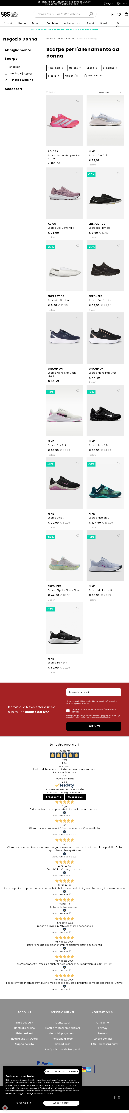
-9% (91, 392)
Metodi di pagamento (62, 1033)
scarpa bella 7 (56, 517)
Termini (102, 1033)
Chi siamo (102, 1022)
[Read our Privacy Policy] (119, 716)
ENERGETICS (97, 224)
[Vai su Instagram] (119, 1097)
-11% (50, 464)
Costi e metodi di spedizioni (62, 1028)
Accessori (13, 89)
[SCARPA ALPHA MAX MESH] (105, 338)
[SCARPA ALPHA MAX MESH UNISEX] (64, 338)
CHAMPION (55, 369)
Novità (8, 23)
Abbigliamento (18, 50)
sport (103, 23)
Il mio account (24, 1022)
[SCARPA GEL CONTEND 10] (64, 193)
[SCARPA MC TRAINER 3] (105, 555)
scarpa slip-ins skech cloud (64, 590)
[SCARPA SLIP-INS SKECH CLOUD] (64, 555)
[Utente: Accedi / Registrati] (112, 14)
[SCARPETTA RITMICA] (105, 193)
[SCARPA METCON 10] (105, 482)
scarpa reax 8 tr (98, 445)
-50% (50, 537)
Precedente (53, 797)
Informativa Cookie (43, 1093)
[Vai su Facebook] (114, 1097)
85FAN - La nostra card (103, 1044)
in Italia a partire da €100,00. (64, 3)
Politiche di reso (63, 1039)
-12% (50, 392)
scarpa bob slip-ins (100, 300)
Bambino (52, 23)
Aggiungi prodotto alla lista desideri (77, 99)
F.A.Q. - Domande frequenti (62, 1049)
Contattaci (63, 1022)
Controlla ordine (24, 1028)
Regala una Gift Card (24, 1039)
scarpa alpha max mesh (103, 372)
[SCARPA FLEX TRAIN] (105, 120)
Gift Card (119, 25)
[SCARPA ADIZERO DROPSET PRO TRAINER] (64, 120)
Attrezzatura (72, 23)
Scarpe (11, 58)
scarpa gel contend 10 (61, 227)
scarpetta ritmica (99, 227)
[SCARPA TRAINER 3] (64, 627)
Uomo (22, 23)
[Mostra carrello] (126, 14)
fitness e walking (21, 80)
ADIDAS (53, 151)
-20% (91, 174)
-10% (91, 464)
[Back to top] (123, 1105)
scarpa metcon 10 (99, 517)
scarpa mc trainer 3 (100, 590)
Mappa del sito (24, 1044)
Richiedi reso (63, 1044)
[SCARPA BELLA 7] (64, 482)
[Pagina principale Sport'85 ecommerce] (9, 14)
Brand (90, 23)
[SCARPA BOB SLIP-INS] (105, 265)
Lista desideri (24, 1033)
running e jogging (20, 73)
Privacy (102, 1028)
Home (50, 38)
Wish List (119, 14)
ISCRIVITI (94, 726)
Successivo (75, 797)
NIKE (92, 151)
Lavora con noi (102, 1039)
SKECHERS (95, 296)
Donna (36, 23)
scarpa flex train (98, 155)
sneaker (14, 67)
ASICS (52, 224)
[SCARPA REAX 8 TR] (105, 410)
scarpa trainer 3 (57, 662)
